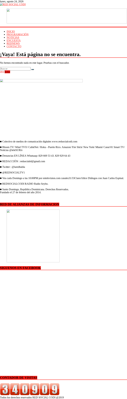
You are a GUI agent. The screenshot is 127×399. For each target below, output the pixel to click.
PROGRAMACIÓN (18, 34)
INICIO (11, 31)
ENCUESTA (14, 40)
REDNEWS (13, 43)
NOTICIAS (13, 37)
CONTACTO (14, 46)
